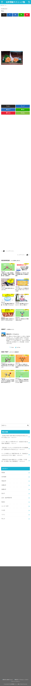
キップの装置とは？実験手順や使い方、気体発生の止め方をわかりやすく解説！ (15, 454)
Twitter (12, 347)
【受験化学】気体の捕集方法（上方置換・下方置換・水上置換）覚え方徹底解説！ (14, 460)
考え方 (3, 518)
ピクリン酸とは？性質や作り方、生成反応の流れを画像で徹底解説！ (15, 442)
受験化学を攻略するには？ (8, 679)
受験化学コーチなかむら (12, 334)
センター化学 (5, 506)
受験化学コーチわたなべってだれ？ (21, 679)
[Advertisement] (15, 33)
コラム (3, 514)
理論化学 (4, 480)
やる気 (3, 510)
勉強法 (3, 502)
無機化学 (4, 489)
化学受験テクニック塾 (15, 2)
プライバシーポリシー (15, 681)
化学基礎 (4, 476)
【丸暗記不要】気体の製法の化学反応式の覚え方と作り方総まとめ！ (15, 436)
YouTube (18, 347)
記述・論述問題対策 (7, 497)
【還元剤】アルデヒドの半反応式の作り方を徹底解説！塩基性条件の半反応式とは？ (15, 448)
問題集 (3, 472)
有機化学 (4, 485)
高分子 (3, 493)
